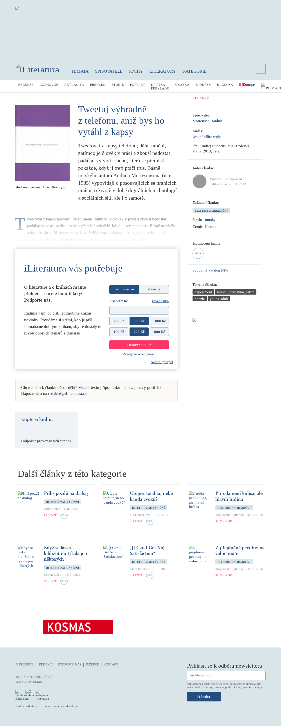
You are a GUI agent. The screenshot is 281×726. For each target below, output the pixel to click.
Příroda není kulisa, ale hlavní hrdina (239, 496)
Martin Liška (52, 574)
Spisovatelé (108, 71)
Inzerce (92, 664)
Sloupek (203, 84)
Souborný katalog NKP (210, 270)
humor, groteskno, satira (235, 292)
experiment (203, 292)
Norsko (210, 227)
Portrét (137, 84)
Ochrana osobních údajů (34, 677)
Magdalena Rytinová (229, 515)
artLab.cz (31, 706)
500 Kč (139, 321)
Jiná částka (160, 301)
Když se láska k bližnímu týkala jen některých (65, 553)
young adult (219, 299)
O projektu (25, 664)
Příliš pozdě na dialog (66, 493)
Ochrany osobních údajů (247, 687)
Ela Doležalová (140, 515)
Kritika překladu (160, 86)
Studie (118, 84)
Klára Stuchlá (139, 569)
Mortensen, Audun (207, 121)
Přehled (98, 84)
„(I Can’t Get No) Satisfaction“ (147, 550)
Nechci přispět (162, 362)
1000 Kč (159, 321)
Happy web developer (64, 706)
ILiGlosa (225, 84)
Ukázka (182, 84)
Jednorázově (124, 289)
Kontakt (111, 664)
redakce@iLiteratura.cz (67, 393)
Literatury (163, 71)
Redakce (46, 664)
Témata (79, 71)
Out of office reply (207, 137)
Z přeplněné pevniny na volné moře (240, 550)
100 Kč (118, 332)
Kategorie (194, 71)
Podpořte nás (69, 664)
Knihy (136, 71)
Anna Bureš (52, 509)
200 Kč (118, 321)
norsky (210, 220)
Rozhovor (49, 84)
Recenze (26, 84)
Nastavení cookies (29, 681)
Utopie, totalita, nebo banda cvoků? (151, 496)
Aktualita (74, 84)
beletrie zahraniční (211, 210)
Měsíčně (153, 289)
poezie (200, 299)
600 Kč (159, 332)
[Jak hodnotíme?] (224, 243)
